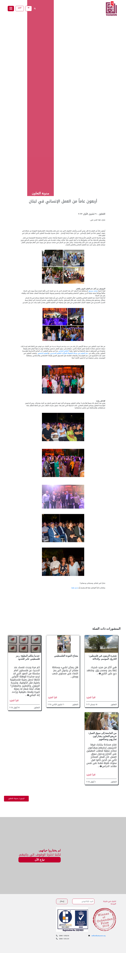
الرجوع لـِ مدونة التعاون (16, 798)
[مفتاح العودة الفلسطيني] (63, 644)
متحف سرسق (93, 290)
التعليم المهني (64, 351)
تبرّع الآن (40, 859)
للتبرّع (19, 7)
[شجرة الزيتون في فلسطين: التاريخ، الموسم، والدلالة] (101, 644)
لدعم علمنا (74, 587)
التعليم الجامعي (43, 353)
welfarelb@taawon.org (98, 936)
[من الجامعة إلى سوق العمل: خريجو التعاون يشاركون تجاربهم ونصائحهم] (101, 721)
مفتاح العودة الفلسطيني (66, 655)
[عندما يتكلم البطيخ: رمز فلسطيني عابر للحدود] (24, 644)
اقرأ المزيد (90, 697)
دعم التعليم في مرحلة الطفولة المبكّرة (75, 353)
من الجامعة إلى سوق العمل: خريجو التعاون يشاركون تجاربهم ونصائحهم (102, 736)
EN (28, 7)
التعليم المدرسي (55, 353)
